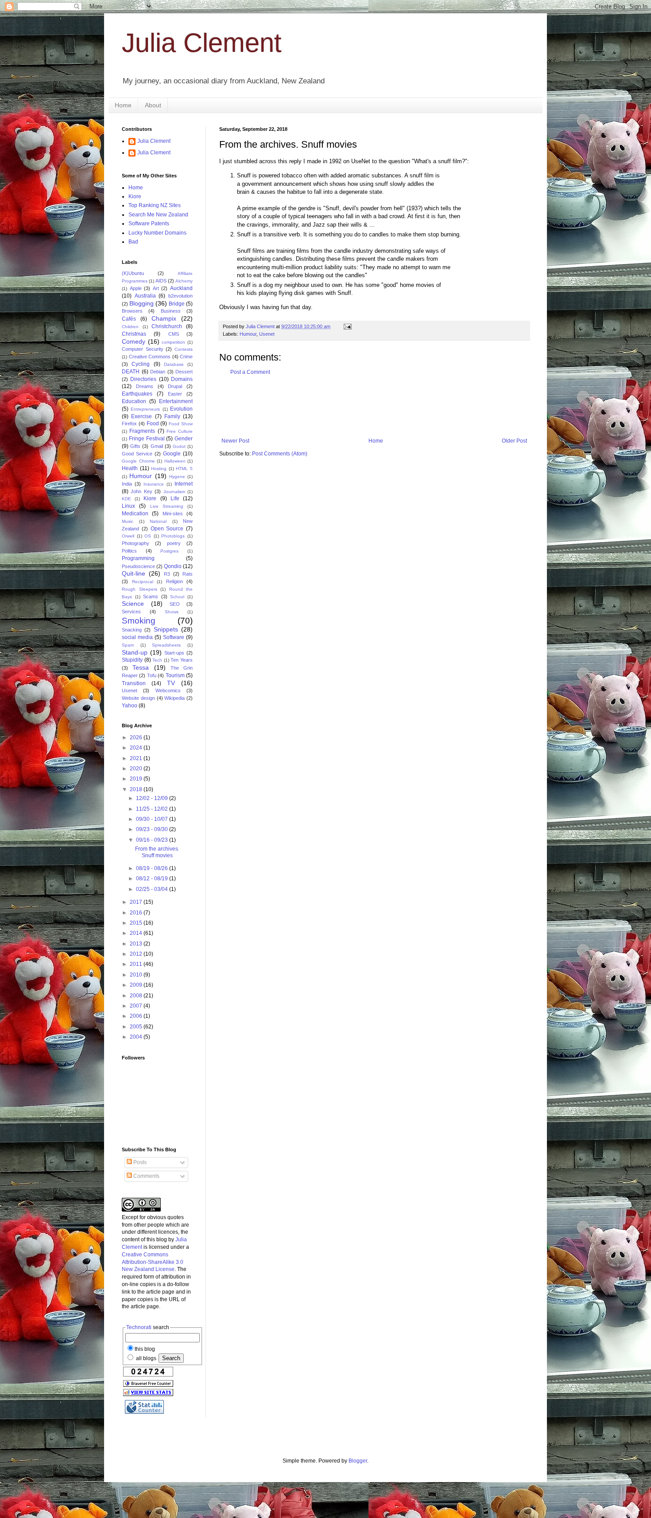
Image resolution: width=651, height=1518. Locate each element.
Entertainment (176, 401)
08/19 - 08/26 (152, 868)
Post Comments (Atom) (279, 454)
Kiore (134, 196)
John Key (141, 491)
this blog (145, 1349)
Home (123, 105)
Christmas (134, 334)
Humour (248, 334)
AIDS (161, 280)
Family (172, 416)
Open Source (167, 529)
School (177, 596)
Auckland (181, 288)
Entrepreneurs (145, 409)
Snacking (132, 629)
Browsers (132, 311)
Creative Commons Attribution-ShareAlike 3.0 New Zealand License (152, 1262)
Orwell (128, 535)
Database (174, 364)
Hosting (159, 468)
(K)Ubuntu (133, 273)
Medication (135, 513)
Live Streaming (166, 506)
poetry (174, 543)
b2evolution (180, 295)
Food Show (181, 423)
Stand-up (134, 652)
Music (127, 521)
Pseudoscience (138, 566)
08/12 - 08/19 (152, 878)
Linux (128, 506)
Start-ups (174, 652)
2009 (136, 985)
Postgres (169, 551)
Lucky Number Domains (157, 233)
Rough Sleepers (139, 589)
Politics (129, 550)
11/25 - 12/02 (152, 809)
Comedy (133, 341)
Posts (139, 1162)
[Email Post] (347, 326)
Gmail (157, 446)
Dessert (184, 371)
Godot (179, 446)
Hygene (177, 476)
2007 (136, 1006)
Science (133, 603)
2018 (136, 789)
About (153, 105)
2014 (136, 933)
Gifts (135, 446)
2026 (136, 737)
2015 (136, 923)
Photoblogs (173, 535)
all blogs (145, 1358)
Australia (145, 296)
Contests (183, 349)
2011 (136, 964)
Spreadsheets (166, 645)
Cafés (129, 319)
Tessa (140, 667)
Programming (138, 558)
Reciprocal (142, 581)
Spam (128, 645)
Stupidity (132, 660)
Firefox (129, 423)
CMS (173, 334)
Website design (138, 698)
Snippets (166, 629)
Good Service (137, 453)
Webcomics (168, 690)
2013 (136, 944)
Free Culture (180, 431)
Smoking (138, 620)
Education (134, 401)
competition (173, 342)
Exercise (141, 416)
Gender (183, 438)
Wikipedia (174, 698)
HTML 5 (184, 468)
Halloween (175, 461)
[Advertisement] (380, 407)
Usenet (267, 334)
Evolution (181, 409)
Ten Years (181, 660)
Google (172, 454)
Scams (150, 596)
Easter (175, 393)
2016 (136, 913)
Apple (136, 288)
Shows (171, 611)
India (127, 483)
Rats (187, 574)
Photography (135, 543)
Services (131, 611)
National (158, 521)
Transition (134, 683)
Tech (157, 660)
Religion (174, 581)
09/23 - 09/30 (152, 829)
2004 (136, 1037)
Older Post (514, 441)
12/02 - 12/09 (152, 798)
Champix (163, 318)
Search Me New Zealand (158, 215)
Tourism (175, 675)
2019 (136, 779)
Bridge (177, 304)
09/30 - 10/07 (152, 819)
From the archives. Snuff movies (157, 852)
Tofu (151, 675)
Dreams (144, 386)
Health (130, 468)
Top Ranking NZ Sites (154, 205)
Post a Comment (250, 372)
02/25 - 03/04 (152, 889)
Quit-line (133, 573)
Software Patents (148, 223)
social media (137, 637)
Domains (182, 379)
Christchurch (166, 326)
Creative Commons (150, 356)
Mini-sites (173, 513)
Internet (183, 484)
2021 (136, 758)
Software (173, 637)
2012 (136, 954)
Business (171, 311)
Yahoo (129, 705)
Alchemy (184, 280)
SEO (175, 604)
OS (147, 535)
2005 (136, 1027)
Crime (186, 356)
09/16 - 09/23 (152, 840)
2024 (136, 748)
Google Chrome (138, 461)
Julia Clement (202, 43)
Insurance (153, 484)
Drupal (175, 386)
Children (130, 326)
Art (156, 288)
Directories (143, 379)
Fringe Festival (147, 438)
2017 (136, 902)
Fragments (142, 431)
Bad (133, 242)
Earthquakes (137, 394)
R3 (167, 574)
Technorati (138, 1327)
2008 (136, 995)
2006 (136, 1016)
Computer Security (142, 349)
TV (171, 682)
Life (174, 498)
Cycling (141, 364)
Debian (157, 371)
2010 (136, 975)
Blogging (141, 303)
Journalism (174, 491)
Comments (145, 1176)
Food (153, 423)
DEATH (131, 372)
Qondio (173, 566)
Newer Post (235, 441)
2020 (136, 768)
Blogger (358, 1461)
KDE (126, 498)
